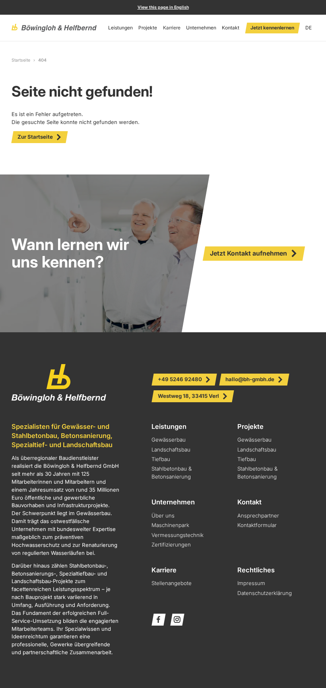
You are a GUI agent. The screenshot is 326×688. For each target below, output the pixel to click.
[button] (120, 28)
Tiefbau (160, 459)
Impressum (251, 583)
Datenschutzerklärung (264, 593)
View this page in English (163, 7)
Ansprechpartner (258, 515)
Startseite (21, 60)
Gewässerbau (168, 439)
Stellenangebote (171, 583)
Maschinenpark (170, 525)
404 (42, 60)
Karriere (171, 28)
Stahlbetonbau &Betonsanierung (257, 472)
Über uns (163, 515)
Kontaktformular (257, 525)
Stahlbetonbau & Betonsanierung (171, 472)
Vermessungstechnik (177, 535)
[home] (54, 27)
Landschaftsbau (170, 449)
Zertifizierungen (171, 544)
